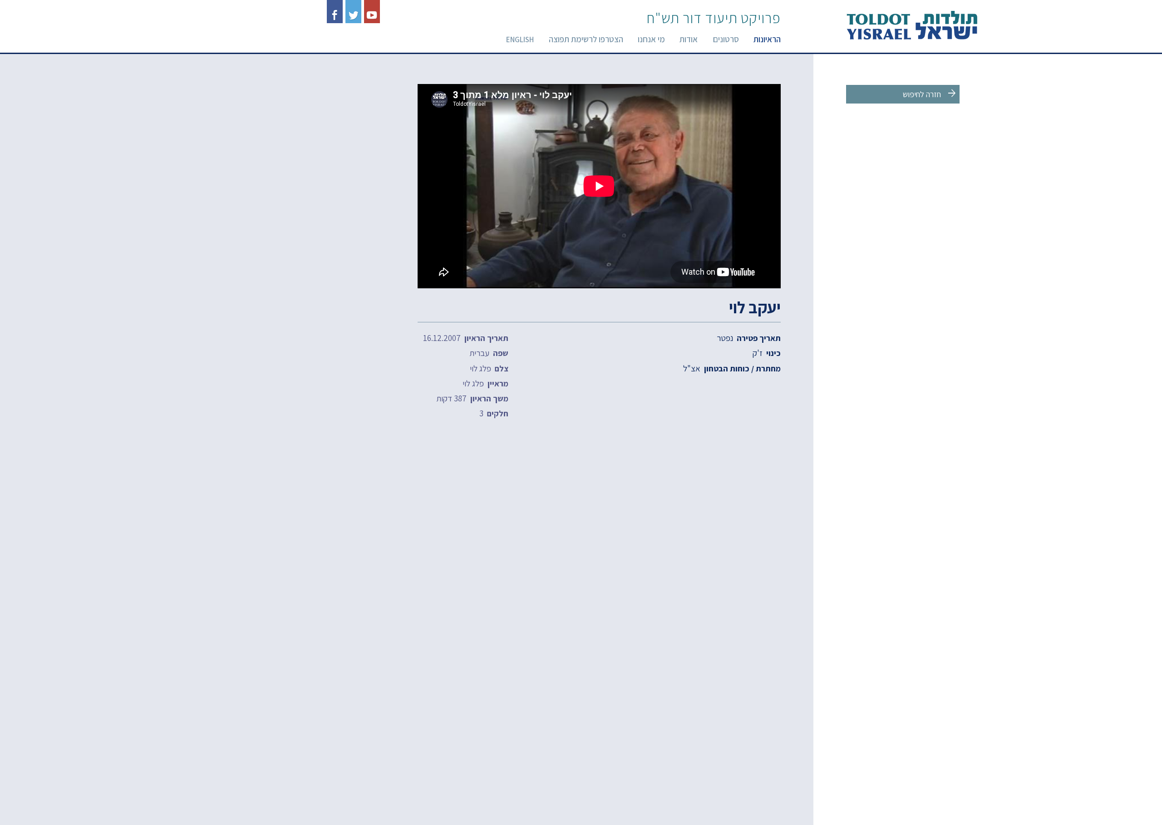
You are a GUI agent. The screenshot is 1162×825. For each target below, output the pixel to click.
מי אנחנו (651, 39)
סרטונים (726, 39)
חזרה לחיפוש (930, 93)
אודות (688, 39)
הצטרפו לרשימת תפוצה (586, 39)
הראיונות (767, 39)
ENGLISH (520, 39)
